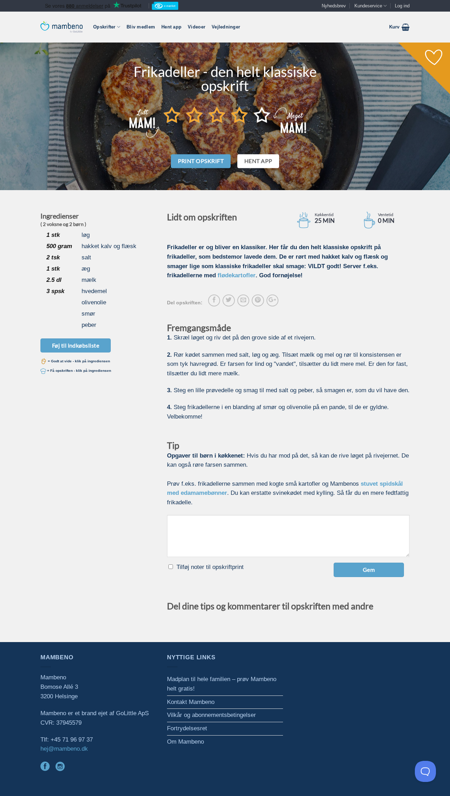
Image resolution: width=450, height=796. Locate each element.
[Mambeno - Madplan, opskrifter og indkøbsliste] (61, 27)
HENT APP (258, 161)
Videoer (196, 27)
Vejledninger (226, 27)
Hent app (171, 27)
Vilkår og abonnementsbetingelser (211, 715)
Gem (369, 569)
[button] (399, 27)
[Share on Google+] (272, 300)
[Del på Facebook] (214, 300)
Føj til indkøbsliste (75, 345)
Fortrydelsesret (187, 728)
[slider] (217, 114)
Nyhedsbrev (334, 5)
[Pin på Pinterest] (258, 300)
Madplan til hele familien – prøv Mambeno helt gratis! (221, 684)
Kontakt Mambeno (190, 702)
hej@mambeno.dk (64, 748)
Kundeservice (368, 5)
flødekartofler (237, 275)
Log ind (402, 5)
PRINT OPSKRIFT (201, 161)
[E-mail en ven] (243, 300)
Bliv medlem (141, 27)
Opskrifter (104, 27)
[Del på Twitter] (228, 300)
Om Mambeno (185, 741)
